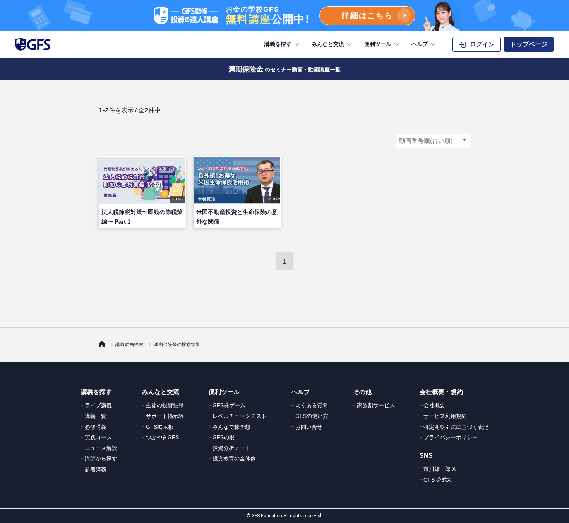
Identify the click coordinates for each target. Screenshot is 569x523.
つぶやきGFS (162, 437)
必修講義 (95, 427)
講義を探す (277, 44)
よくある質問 (311, 405)
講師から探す (101, 458)
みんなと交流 (328, 44)
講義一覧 (95, 416)
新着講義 (95, 469)
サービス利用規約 (445, 416)
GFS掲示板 (159, 427)
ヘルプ (419, 44)
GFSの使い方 (311, 416)
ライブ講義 (98, 405)
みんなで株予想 (231, 427)
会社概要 (434, 405)
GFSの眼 (224, 437)
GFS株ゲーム (229, 405)
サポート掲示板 (165, 416)
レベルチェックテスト (240, 416)
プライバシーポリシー (450, 437)
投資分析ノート (231, 448)
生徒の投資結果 (165, 405)
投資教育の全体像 (234, 458)
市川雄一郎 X (439, 469)
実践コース (98, 437)
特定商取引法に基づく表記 (455, 427)
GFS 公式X (437, 480)
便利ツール (377, 44)
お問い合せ (308, 427)
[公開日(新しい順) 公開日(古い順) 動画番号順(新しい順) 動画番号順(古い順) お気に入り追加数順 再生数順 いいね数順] (433, 141)
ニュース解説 (101, 448)
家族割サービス (376, 405)
